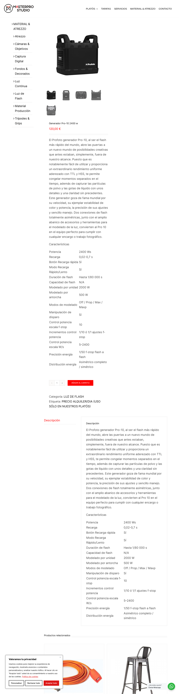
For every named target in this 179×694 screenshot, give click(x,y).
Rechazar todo (33, 683)
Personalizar (16, 683)
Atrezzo (20, 36)
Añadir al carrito (80, 383)
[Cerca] (60, 657)
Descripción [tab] (52, 420)
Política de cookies (30, 676)
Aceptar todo (51, 683)
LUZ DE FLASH (74, 396)
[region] (34, 672)
